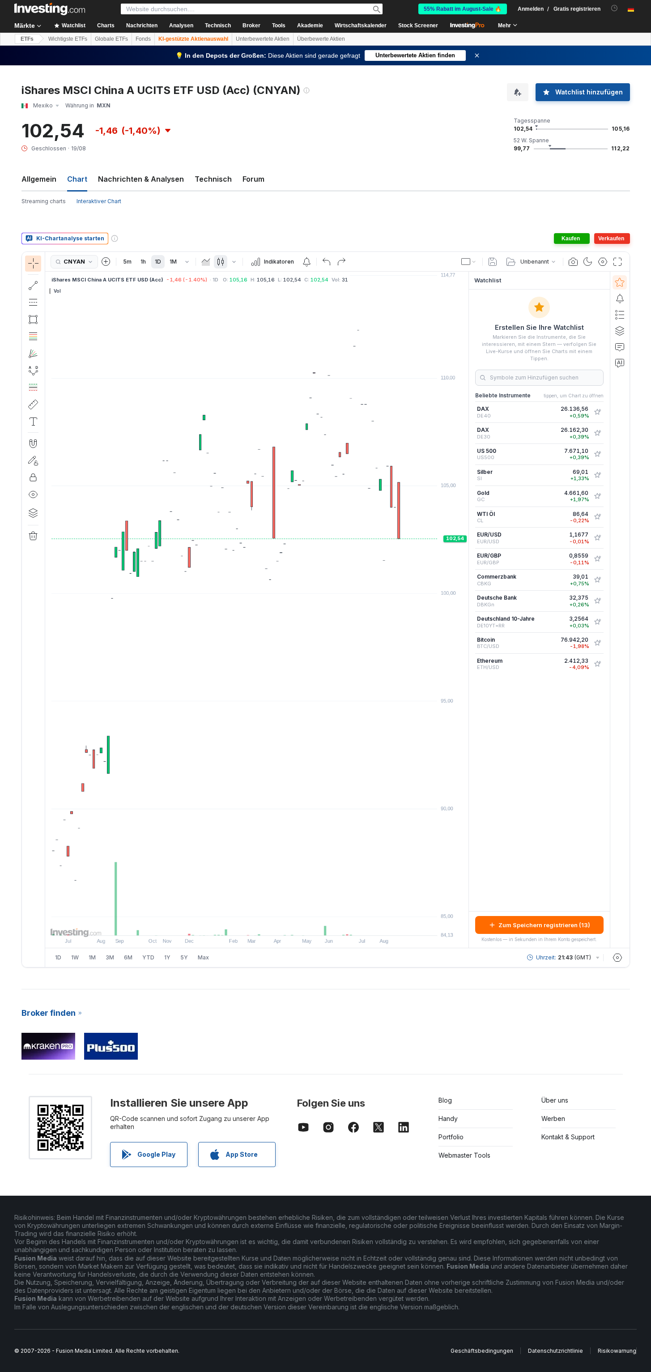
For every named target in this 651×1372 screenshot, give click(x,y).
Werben (553, 1118)
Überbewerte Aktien (321, 39)
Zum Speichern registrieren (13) (544, 925)
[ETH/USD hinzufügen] (597, 664)
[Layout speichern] (492, 261)
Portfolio (451, 1137)
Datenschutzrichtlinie (555, 1350)
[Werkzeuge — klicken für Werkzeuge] (33, 404)
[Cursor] (33, 264)
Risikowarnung (617, 1350)
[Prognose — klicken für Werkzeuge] (33, 387)
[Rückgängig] (326, 261)
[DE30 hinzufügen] (597, 433)
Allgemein (38, 179)
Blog (445, 1100)
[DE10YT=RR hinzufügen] (597, 622)
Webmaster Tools (464, 1155)
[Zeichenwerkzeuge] (48, 609)
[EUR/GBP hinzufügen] (597, 559)
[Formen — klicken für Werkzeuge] (33, 319)
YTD (148, 957)
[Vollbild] (617, 261)
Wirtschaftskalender (361, 25)
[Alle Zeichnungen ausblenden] (33, 494)
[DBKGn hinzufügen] (597, 601)
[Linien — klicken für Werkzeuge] (33, 285)
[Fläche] (206, 261)
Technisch (213, 179)
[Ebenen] (33, 512)
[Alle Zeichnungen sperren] (33, 477)
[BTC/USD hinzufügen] (597, 643)
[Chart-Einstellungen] (602, 261)
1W (75, 957)
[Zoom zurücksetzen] (281, 924)
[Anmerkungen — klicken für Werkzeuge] (33, 421)
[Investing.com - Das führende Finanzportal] (49, 9)
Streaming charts (43, 201)
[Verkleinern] (232, 924)
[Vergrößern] (245, 924)
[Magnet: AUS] (33, 443)
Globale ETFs (111, 39)
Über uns (554, 1100)
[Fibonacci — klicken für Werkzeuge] (33, 336)
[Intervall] (187, 261)
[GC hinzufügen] (597, 496)
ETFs (27, 39)
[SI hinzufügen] (597, 475)
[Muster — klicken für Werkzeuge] (33, 370)
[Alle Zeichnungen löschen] (33, 536)
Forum (253, 179)
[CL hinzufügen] (597, 517)
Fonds (143, 39)
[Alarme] (620, 298)
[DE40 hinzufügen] (597, 412)
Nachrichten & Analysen (141, 179)
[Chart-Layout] (469, 261)
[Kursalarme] (306, 261)
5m (127, 261)
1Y (167, 957)
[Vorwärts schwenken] (269, 924)
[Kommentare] (620, 347)
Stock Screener (418, 25)
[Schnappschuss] (573, 261)
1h (143, 261)
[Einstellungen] (617, 957)
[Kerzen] (220, 261)
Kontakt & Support (568, 1137)
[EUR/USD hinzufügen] (597, 538)
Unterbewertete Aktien (262, 39)
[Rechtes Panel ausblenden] (465, 610)
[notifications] (614, 8)
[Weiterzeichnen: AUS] (33, 460)
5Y (184, 957)
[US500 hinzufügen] (597, 454)
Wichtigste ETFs (67, 39)
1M (173, 261)
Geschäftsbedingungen (482, 1350)
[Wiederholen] (341, 261)
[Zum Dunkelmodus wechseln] (588, 261)
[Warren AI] (620, 363)
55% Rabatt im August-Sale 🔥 (463, 9)
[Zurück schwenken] (257, 924)
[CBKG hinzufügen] (597, 580)
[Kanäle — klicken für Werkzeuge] (33, 302)
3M (110, 957)
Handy (448, 1118)
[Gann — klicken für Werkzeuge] (33, 353)
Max (203, 957)
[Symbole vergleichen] (106, 261)
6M (128, 957)
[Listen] (620, 314)
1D (158, 261)
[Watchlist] (620, 282)
